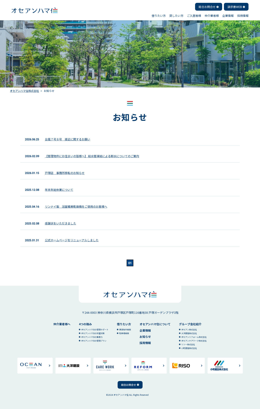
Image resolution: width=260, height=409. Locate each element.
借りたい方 (159, 15)
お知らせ (145, 336)
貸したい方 (176, 15)
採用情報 (243, 15)
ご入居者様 (194, 15)
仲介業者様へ (61, 324)
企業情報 (228, 15)
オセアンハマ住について (155, 324)
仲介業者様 (212, 15)
